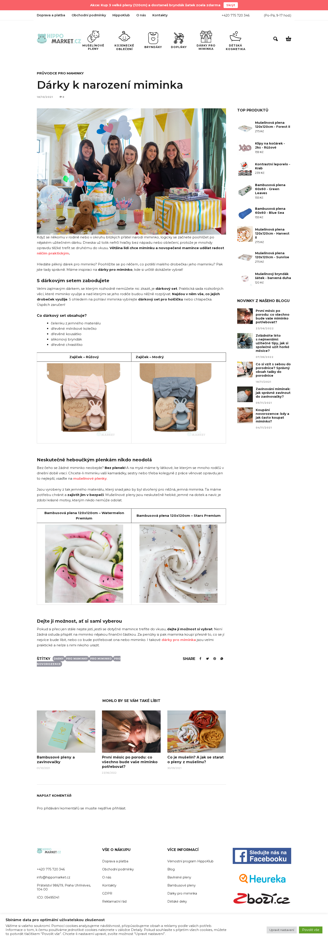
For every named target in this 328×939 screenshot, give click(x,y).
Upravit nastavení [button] (281, 930)
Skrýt (230, 5)
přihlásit (118, 808)
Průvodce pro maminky (60, 73)
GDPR (107, 893)
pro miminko (101, 658)
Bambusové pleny (181, 885)
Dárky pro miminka (182, 893)
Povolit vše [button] (310, 930)
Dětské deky (177, 901)
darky (59, 658)
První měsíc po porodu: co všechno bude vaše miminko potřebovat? (130, 762)
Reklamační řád (114, 901)
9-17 (279, 15)
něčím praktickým (53, 253)
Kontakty (160, 15)
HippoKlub (121, 15)
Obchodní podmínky (89, 15)
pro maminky (77, 658)
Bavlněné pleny (179, 877)
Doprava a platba (51, 15)
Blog (171, 869)
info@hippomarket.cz (53, 877)
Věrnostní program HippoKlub (190, 861)
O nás (141, 15)
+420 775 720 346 (235, 15)
